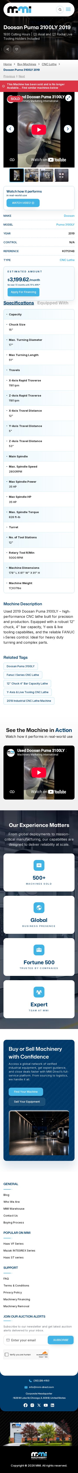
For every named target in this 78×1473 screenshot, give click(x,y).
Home (7, 64)
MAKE (7, 215)
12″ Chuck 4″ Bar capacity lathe (27, 683)
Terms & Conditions (16, 1285)
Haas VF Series (13, 1243)
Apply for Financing (23, 292)
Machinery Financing (16, 1299)
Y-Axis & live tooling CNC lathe (28, 692)
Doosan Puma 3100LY (21, 666)
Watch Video (21, 203)
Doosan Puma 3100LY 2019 (21, 70)
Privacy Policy (12, 1292)
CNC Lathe (49, 64)
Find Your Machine (26, 1091)
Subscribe (60, 1340)
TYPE (7, 260)
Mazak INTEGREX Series (19, 1250)
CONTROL (10, 242)
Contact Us (10, 1215)
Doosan (69, 216)
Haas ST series (13, 1257)
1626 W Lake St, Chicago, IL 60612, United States (39, 1398)
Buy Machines (26, 64)
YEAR (7, 233)
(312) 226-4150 (41, 1380)
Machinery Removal (16, 1306)
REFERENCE (11, 251)
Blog (6, 1194)
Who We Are (11, 1201)
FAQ (6, 1278)
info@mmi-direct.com (41, 1387)
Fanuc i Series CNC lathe (23, 674)
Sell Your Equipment (27, 1101)
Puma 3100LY (65, 224)
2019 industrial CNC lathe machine (29, 700)
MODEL (8, 224)
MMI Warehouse (14, 1208)
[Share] (7, 49)
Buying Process (13, 1222)
